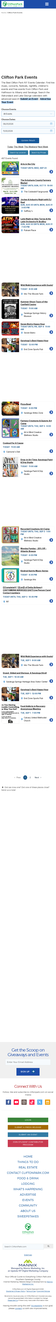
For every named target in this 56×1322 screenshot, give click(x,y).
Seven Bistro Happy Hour (33, 324)
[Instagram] (24, 1102)
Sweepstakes (28, 1216)
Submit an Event (29, 99)
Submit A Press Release (28, 1127)
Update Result (28, 140)
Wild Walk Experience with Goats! (37, 285)
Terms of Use (31, 1291)
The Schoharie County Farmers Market (36, 181)
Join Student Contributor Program (28, 1143)
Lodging (28, 1183)
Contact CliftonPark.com (28, 1173)
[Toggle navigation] (47, 4)
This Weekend (30, 147)
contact (18, 1308)
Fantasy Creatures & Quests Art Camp (36, 422)
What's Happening (28, 1189)
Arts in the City (28, 164)
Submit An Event (28, 1134)
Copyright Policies (43, 1291)
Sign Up (25, 1071)
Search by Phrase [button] (39, 153)
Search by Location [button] (18, 153)
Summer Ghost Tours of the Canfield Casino (34, 303)
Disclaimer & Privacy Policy (15, 1291)
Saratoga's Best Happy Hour (34, 340)
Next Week (43, 147)
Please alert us (13, 1300)
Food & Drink (28, 1178)
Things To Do (28, 1162)
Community (28, 1205)
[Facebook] (8, 1102)
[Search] (48, 1246)
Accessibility (36, 1305)
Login (28, 1120)
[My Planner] (47, 1102)
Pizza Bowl (26, 404)
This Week (19, 147)
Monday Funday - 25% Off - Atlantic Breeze (33, 549)
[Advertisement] (28, 46)
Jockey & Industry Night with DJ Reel (36, 200)
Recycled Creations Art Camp (35, 529)
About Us (28, 1211)
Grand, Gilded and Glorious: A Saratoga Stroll (25, 673)
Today (10, 147)
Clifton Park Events (14, 13)
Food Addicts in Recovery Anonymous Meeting (33, 707)
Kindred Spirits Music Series (34, 571)
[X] (39, 1102)
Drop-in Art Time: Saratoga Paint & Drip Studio (37, 461)
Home (3, 13)
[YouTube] (16, 1102)
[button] (28, 114)
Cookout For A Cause (13, 443)
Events (28, 1200)
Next (37, 777)
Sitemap (28, 1255)
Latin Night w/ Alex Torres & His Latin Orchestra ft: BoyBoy (36, 220)
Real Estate (28, 1167)
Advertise (28, 1194)
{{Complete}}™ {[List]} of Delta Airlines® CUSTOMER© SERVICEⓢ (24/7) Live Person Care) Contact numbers (27, 590)
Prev (18, 777)
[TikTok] (32, 1102)
